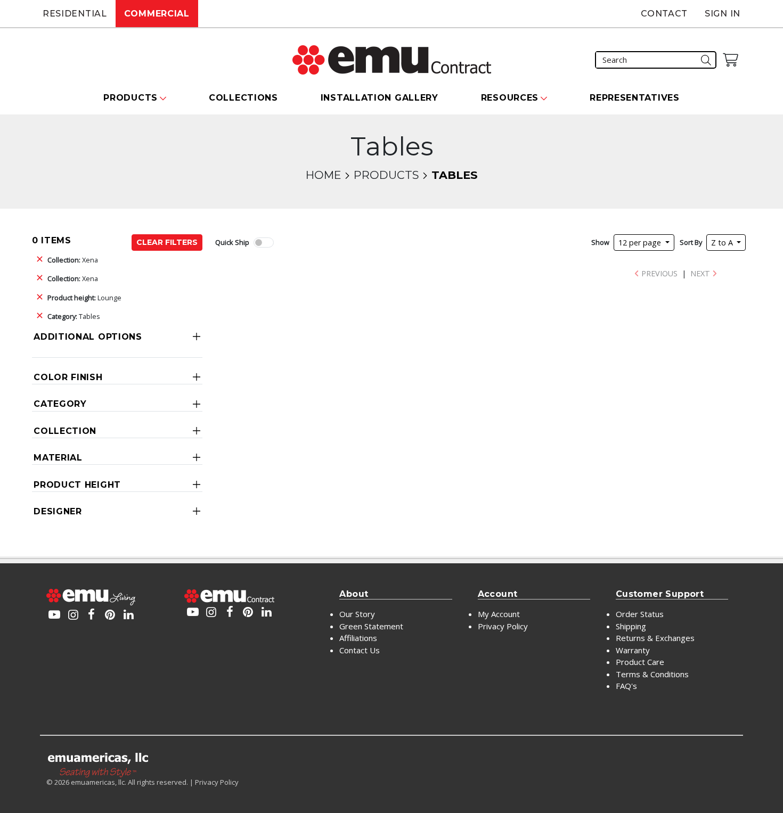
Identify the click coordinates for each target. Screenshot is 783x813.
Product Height (77, 485)
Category (60, 404)
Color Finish (68, 377)
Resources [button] (510, 98)
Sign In (722, 14)
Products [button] (130, 98)
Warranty (633, 650)
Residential (75, 14)
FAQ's (626, 685)
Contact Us (359, 650)
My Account (499, 614)
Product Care (640, 661)
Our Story (357, 614)
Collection (65, 431)
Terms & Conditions (652, 674)
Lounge (84, 297)
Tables (73, 316)
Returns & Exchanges (655, 638)
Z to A (723, 242)
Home (323, 175)
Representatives (635, 98)
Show (600, 242)
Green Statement (371, 626)
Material (58, 458)
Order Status (640, 614)
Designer (58, 511)
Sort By (691, 242)
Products (386, 175)
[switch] (264, 242)
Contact (664, 14)
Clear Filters (167, 242)
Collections (243, 98)
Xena (72, 260)
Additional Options (88, 337)
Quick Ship (232, 242)
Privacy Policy (503, 626)
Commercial (157, 14)
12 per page (640, 242)
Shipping (631, 626)
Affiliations (358, 638)
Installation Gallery (379, 98)
